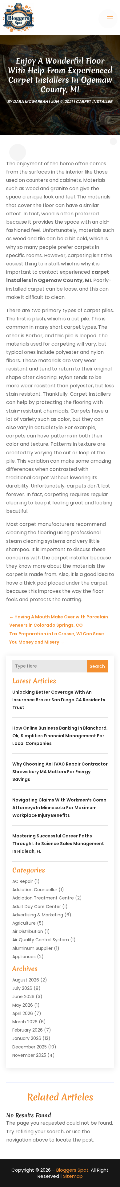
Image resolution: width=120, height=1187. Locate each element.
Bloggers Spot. (73, 1170)
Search (97, 666)
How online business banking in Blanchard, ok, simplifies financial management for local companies (60, 735)
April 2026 (22, 1013)
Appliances (24, 957)
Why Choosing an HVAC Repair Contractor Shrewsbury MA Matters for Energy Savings (60, 771)
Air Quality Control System (40, 940)
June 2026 (23, 996)
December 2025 (29, 1047)
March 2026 (25, 1022)
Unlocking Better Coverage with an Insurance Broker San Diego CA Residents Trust (58, 700)
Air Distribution (27, 931)
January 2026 (26, 1038)
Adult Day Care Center (36, 906)
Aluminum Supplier (32, 948)
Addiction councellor (34, 890)
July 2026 (22, 988)
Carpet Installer (94, 101)
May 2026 (22, 1005)
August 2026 (25, 980)
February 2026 (27, 1030)
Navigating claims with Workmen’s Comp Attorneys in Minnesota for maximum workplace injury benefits (59, 807)
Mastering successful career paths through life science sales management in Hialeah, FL (58, 843)
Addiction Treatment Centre (43, 898)
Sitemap (73, 1176)
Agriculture (24, 923)
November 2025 (29, 1055)
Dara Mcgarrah (30, 101)
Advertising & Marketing (37, 915)
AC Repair (22, 881)
